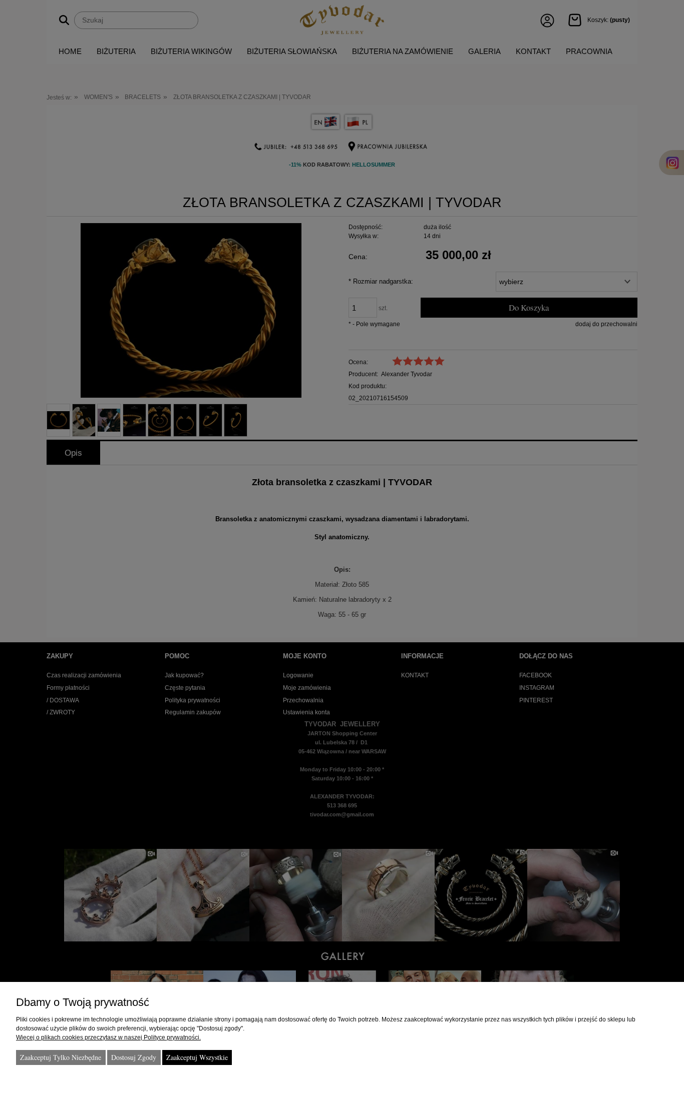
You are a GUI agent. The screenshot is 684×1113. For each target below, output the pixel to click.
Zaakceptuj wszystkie (197, 1057)
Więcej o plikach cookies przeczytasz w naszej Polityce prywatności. (108, 1037)
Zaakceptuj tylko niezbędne (60, 1057)
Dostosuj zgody (133, 1057)
